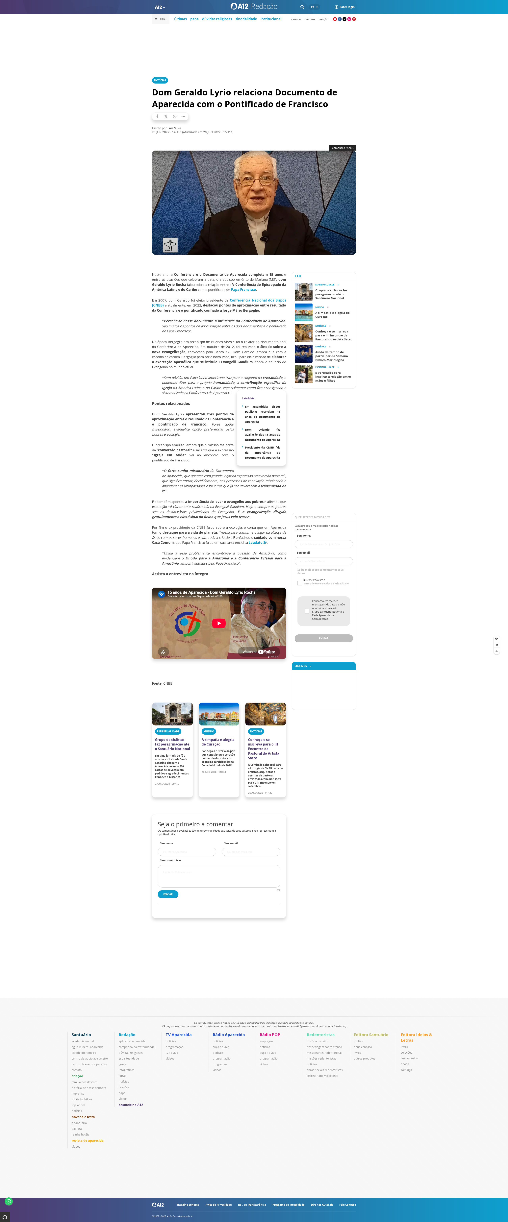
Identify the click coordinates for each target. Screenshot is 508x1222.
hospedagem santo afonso (324, 1047)
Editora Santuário (371, 1034)
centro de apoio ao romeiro (90, 1058)
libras (122, 1076)
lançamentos (409, 1058)
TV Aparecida (179, 1034)
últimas (180, 19)
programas (220, 1064)
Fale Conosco (347, 1205)
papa (194, 19)
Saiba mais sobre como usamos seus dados (320, 571)
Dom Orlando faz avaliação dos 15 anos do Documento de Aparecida (262, 435)
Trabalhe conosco (188, 1205)
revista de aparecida (88, 1140)
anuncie (296, 19)
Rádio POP (270, 1034)
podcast (218, 1053)
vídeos (76, 1146)
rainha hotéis (80, 1134)
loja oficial (78, 1105)
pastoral (77, 1129)
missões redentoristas (321, 1058)
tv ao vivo (172, 1053)
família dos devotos (84, 1082)
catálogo (406, 1070)
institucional (271, 19)
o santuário (79, 1123)
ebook (405, 1064)
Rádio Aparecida (229, 1034)
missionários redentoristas (324, 1053)
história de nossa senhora (89, 1088)
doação (77, 1076)
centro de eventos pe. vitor (89, 1064)
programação (174, 1047)
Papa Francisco (243, 289)
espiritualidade (129, 1058)
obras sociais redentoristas (325, 1070)
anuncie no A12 (131, 1105)
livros (357, 1053)
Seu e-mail (231, 843)
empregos (266, 1041)
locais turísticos (82, 1099)
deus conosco (363, 1047)
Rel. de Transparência (252, 1205)
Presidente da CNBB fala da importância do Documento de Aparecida (262, 452)
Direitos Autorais (322, 1205)
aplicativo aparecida (132, 1041)
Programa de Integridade (288, 1205)
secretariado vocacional (322, 1076)
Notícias (160, 80)
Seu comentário (170, 860)
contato (310, 19)
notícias (77, 1111)
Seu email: (304, 552)
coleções (406, 1052)
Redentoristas (321, 1034)
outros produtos (364, 1058)
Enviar (168, 894)
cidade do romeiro (84, 1053)
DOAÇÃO (323, 19)
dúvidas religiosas (217, 19)
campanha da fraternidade (137, 1047)
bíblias (358, 1041)
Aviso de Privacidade (219, 1205)
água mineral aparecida (87, 1047)
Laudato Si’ (258, 542)
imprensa (78, 1093)
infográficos (126, 1070)
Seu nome (166, 843)
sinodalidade (246, 19)
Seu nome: (304, 535)
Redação (127, 1034)
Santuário (81, 1034)
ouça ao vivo (221, 1047)
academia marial (83, 1041)
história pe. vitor (318, 1041)
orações (124, 1087)
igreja (122, 1064)
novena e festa (83, 1117)
